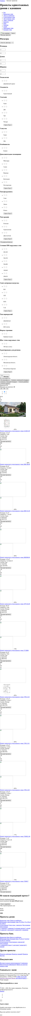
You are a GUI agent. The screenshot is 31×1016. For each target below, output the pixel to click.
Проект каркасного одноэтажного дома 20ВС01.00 (15, 511)
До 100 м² (22, 922)
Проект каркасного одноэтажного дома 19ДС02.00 (15, 604)
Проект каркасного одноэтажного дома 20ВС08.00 (15, 464)
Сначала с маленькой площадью (20, 380)
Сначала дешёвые (23, 382)
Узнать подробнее (5, 904)
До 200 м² (3, 923)
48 (4, 388)
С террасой (3, 928)
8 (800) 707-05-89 (22, 976)
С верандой (17, 930)
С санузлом (15, 945)
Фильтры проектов (5, 35)
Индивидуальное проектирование (10, 963)
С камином (10, 928)
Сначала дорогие (5, 383)
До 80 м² (7, 940)
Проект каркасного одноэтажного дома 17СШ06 (14, 650)
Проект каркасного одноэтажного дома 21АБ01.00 (15, 431)
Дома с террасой (8, 20)
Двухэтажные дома (9, 18)
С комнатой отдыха (5, 945)
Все (4, 12)
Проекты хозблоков (5, 954)
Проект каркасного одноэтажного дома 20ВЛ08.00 (15, 557)
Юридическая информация (8, 964)
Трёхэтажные (4, 926)
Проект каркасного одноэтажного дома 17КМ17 (14, 881)
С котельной (10, 930)
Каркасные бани (5, 937)
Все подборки (6, 33)
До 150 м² (28, 922)
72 (7, 388)
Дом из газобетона (8, 15)
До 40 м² (26, 939)
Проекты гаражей (17, 954)
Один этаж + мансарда (15, 925)
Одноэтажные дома (9, 17)
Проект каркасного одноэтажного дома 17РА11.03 (15, 697)
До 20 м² (21, 939)
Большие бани (14, 939)
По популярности (5, 380)
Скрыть (13, 33)
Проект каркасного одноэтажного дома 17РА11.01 (15, 743)
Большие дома (7, 29)
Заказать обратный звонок (8, 978)
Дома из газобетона (15, 920)
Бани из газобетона (15, 937)
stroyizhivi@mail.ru (21, 978)
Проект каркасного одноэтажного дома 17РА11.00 (15, 790)
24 (1, 388)
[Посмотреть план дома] (6, 429)
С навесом (3, 930)
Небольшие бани (5, 939)
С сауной (27, 928)
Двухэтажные (26, 925)
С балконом (24, 930)
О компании (24, 963)
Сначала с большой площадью (9, 382)
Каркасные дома (8, 14)
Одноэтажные (4, 925)
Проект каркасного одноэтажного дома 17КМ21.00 (15, 836)
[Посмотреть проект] (13, 416)
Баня (4, 23)
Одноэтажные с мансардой (16, 942)
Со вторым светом (19, 928)
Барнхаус (6, 22)
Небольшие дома (8, 28)
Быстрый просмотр (6, 441)
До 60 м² (2, 940)
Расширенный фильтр (6, 242)
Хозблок (5, 25)
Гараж (5, 26)
